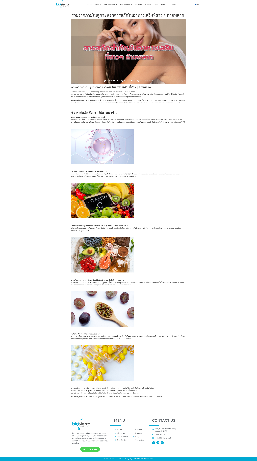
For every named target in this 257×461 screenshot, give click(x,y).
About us (97, 4)
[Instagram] (162, 442)
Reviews (138, 4)
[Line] (157, 442)
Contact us (172, 4)
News (163, 4)
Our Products (109, 4)
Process (148, 4)
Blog (156, 4)
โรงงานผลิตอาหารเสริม (79, 433)
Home (89, 4)
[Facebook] (153, 442)
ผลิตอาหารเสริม (102, 436)
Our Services (125, 4)
